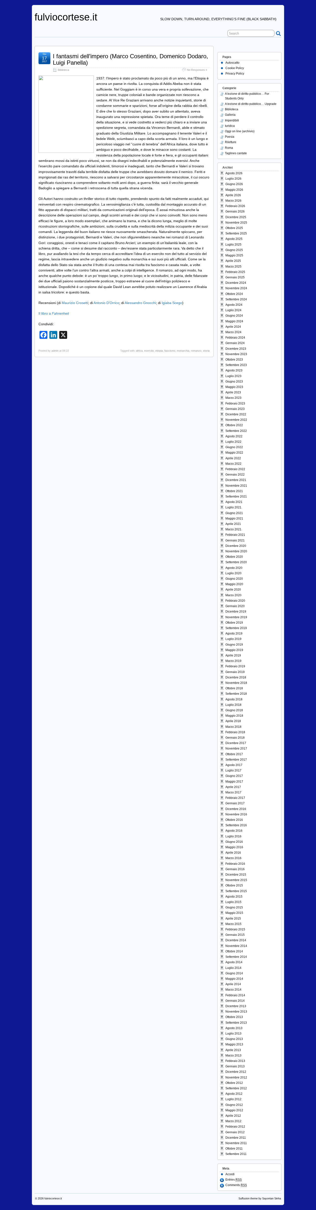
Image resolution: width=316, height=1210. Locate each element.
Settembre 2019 (236, 628)
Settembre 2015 (236, 891)
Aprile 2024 (233, 326)
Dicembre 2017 (235, 743)
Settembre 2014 (236, 957)
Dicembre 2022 (235, 414)
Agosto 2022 (233, 436)
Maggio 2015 (234, 913)
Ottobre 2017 (234, 754)
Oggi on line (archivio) (240, 131)
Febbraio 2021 (235, 535)
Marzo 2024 (233, 332)
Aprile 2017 (233, 787)
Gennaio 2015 (235, 935)
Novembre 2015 (236, 880)
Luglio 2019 (233, 639)
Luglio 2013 (233, 1033)
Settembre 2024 (236, 299)
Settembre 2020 (236, 562)
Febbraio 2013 (235, 1061)
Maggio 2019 (234, 650)
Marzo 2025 (233, 266)
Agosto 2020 (233, 568)
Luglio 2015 (233, 902)
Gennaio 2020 (235, 606)
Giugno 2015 (234, 907)
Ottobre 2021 (234, 491)
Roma (229, 148)
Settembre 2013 (236, 1022)
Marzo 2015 (233, 924)
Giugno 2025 (234, 250)
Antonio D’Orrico (106, 303)
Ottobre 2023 (234, 359)
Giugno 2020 (234, 578)
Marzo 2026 (233, 200)
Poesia (229, 136)
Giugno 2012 (234, 1105)
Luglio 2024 (233, 310)
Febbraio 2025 (235, 272)
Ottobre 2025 (234, 228)
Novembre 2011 (236, 1143)
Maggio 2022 (234, 452)
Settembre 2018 (236, 693)
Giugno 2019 (234, 644)
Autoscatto (232, 62)
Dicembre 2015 (235, 874)
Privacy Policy (234, 73)
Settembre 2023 (236, 365)
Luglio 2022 (233, 441)
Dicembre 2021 (235, 480)
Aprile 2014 (233, 984)
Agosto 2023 (233, 370)
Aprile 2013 (233, 1050)
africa (139, 350)
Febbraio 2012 (235, 1126)
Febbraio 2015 (235, 929)
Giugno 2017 (234, 776)
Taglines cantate (236, 153)
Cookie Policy (234, 68)
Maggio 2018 (234, 715)
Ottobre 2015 (234, 885)
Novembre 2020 (236, 551)
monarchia (183, 350)
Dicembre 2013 (235, 1006)
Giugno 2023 (234, 381)
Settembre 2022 (236, 431)
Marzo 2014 (233, 989)
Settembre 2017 (236, 759)
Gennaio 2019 (235, 672)
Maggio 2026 (234, 190)
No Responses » (197, 69)
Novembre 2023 (236, 354)
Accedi (230, 1174)
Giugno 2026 (234, 184)
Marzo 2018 (233, 727)
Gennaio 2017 (235, 803)
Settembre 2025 (236, 233)
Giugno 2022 (234, 447)
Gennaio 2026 (235, 211)
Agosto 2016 (233, 830)
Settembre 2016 (236, 825)
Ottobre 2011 (234, 1148)
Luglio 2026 (233, 178)
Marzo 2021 (233, 529)
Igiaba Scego (172, 303)
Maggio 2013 (234, 1044)
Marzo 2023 (233, 398)
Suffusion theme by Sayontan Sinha (259, 1198)
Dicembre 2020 (235, 546)
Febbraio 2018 (235, 732)
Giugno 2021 (234, 513)
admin (55, 350)
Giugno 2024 (234, 315)
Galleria (230, 114)
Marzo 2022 (233, 463)
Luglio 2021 (233, 507)
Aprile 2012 (233, 1115)
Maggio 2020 (234, 584)
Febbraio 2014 (235, 995)
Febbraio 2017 (235, 798)
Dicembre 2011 (235, 1137)
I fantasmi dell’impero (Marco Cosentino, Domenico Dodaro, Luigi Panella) (130, 59)
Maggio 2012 (234, 1110)
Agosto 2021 (233, 502)
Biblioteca (63, 69)
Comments (236, 1185)
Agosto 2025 (233, 239)
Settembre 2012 (236, 1088)
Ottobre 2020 (234, 556)
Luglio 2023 (233, 376)
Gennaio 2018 (235, 737)
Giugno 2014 (234, 973)
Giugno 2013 (234, 1039)
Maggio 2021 (234, 518)
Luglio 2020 (233, 573)
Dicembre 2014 (235, 940)
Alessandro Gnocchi (140, 303)
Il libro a (54, 313)
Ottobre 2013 (234, 1017)
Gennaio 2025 (235, 277)
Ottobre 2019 (234, 622)
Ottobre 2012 (234, 1083)
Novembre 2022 (236, 420)
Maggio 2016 (234, 847)
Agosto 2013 (233, 1028)
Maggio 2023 (234, 387)
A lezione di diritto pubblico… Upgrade (250, 104)
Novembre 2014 (236, 946)
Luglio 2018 (233, 705)
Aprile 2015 (233, 918)
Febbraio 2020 (235, 600)
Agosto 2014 (233, 962)
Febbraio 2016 (235, 863)
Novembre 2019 (236, 617)
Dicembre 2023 (235, 348)
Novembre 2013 (236, 1011)
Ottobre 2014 (234, 951)
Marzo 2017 (233, 792)
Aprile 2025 (233, 261)
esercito (149, 350)
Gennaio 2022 (235, 474)
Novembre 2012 (236, 1077)
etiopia (159, 350)
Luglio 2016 (233, 836)
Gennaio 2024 (235, 343)
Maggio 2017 (234, 781)
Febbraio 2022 (235, 469)
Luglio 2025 (233, 244)
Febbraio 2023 (235, 403)
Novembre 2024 (236, 288)
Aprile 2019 (233, 655)
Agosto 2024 (233, 305)
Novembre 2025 (236, 222)
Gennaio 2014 (235, 1000)
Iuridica (230, 126)
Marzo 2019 (233, 661)
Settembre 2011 (236, 1154)
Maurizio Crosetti (75, 303)
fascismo (169, 350)
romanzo (196, 350)
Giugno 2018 (234, 710)
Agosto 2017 (233, 765)
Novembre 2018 (236, 683)
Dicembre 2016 (235, 809)
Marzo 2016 (233, 858)
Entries (233, 1179)
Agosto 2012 (233, 1093)
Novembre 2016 (236, 814)
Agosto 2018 (233, 699)
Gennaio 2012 (235, 1132)
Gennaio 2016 (235, 869)
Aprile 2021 (233, 524)
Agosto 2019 (233, 633)
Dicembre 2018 (235, 677)
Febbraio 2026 (235, 206)
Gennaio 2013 (235, 1066)
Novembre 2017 (236, 748)
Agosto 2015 (233, 896)
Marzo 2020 (233, 595)
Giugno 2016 (234, 842)
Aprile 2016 (233, 852)
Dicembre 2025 (235, 217)
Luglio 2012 (233, 1099)
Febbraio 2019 (235, 666)
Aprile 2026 (233, 195)
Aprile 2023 (233, 392)
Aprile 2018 (233, 721)
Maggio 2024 (234, 321)
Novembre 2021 (236, 485)
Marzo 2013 (233, 1055)
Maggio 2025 (234, 255)
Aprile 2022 (233, 458)
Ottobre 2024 (234, 294)
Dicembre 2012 (235, 1072)
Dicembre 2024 (235, 283)
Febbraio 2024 (235, 337)
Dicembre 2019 (235, 611)
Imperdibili (232, 120)
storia (206, 350)
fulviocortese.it (66, 17)
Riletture (230, 142)
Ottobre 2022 (234, 425)
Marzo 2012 (233, 1121)
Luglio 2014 (233, 968)
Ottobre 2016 (234, 820)
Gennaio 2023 (235, 409)
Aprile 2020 (233, 589)
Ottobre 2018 (234, 688)
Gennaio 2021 (235, 540)
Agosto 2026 (233, 173)
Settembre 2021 (236, 496)
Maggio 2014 (234, 978)
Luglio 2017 (233, 770)
